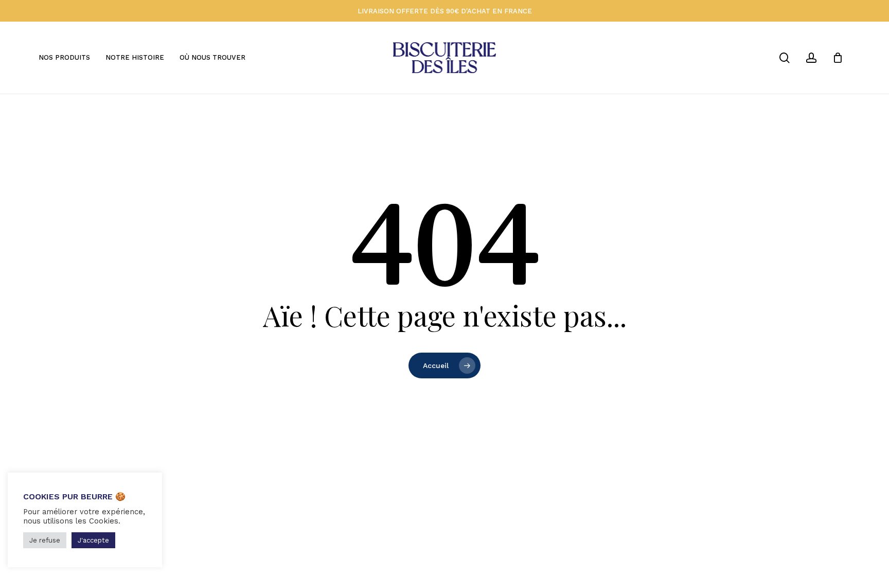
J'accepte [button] (93, 540)
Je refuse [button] (44, 540)
